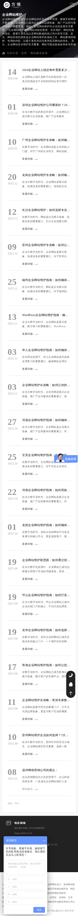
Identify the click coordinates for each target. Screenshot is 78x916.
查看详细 (27, 89)
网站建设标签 (39, 53)
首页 (24, 53)
